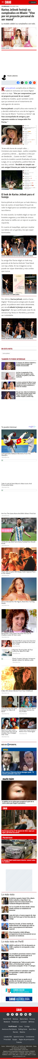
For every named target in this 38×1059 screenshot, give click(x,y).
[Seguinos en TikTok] (21, 1014)
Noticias (15, 1019)
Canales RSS (8, 1037)
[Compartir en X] (22, 82)
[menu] (2, 2)
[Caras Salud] (19, 992)
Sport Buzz (32, 1029)
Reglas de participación (26, 1039)
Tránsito (19, 1042)
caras (19, 808)
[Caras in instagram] (8, 1014)
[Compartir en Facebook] (18, 82)
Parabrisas (15, 1022)
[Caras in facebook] (12, 1014)
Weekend (7, 1022)
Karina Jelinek (10, 88)
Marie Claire (24, 1019)
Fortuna (32, 1019)
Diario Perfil (7, 1019)
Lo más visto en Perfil (12, 941)
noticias (19, 750)
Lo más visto (7, 894)
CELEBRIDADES (5, 6)
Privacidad (7, 1039)
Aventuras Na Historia (9, 1029)
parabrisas (19, 838)
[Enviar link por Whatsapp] (26, 82)
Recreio (15, 1032)
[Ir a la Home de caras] (8, 3)
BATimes (31, 1022)
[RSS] (25, 1014)
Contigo (27, 1026)
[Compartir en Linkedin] (30, 82)
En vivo (33, 2)
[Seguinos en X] (16, 1014)
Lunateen (24, 1022)
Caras (21, 1026)
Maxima (22, 1032)
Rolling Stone (22, 1029)
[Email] (34, 82)
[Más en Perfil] (12, 744)
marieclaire (19, 779)
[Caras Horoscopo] (19, 1001)
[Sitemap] (30, 1014)
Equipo (14, 1039)
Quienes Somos (19, 1037)
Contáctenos (30, 1037)
